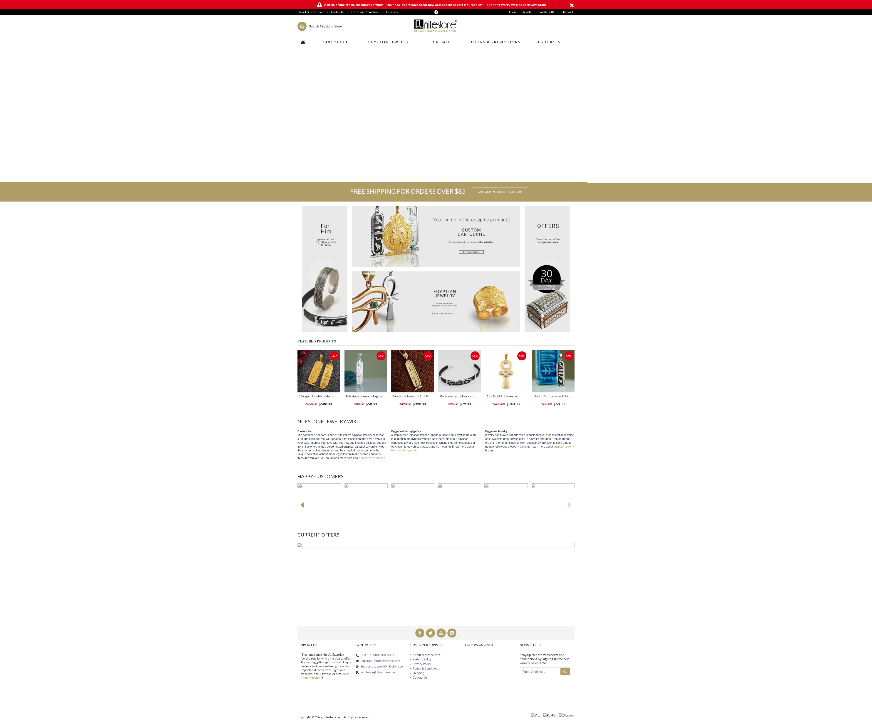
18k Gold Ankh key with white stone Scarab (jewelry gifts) (507, 396)
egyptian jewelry (564, 446)
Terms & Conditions (426, 668)
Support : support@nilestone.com (383, 666)
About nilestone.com (426, 654)
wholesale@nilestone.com (378, 672)
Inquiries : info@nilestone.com (380, 660)
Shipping (418, 673)
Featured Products (316, 341)
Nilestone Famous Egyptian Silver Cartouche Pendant (366, 396)
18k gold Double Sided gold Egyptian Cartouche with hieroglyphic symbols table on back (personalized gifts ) (319, 396)
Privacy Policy (422, 664)
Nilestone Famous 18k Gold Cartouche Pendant (413, 396)
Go (565, 671)
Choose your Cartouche (500, 192)
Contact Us (420, 677)
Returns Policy (422, 659)
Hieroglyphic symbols (404, 450)
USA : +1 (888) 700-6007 (377, 655)
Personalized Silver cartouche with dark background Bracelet (460, 396)
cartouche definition (373, 458)
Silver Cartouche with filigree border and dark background (554, 396)
